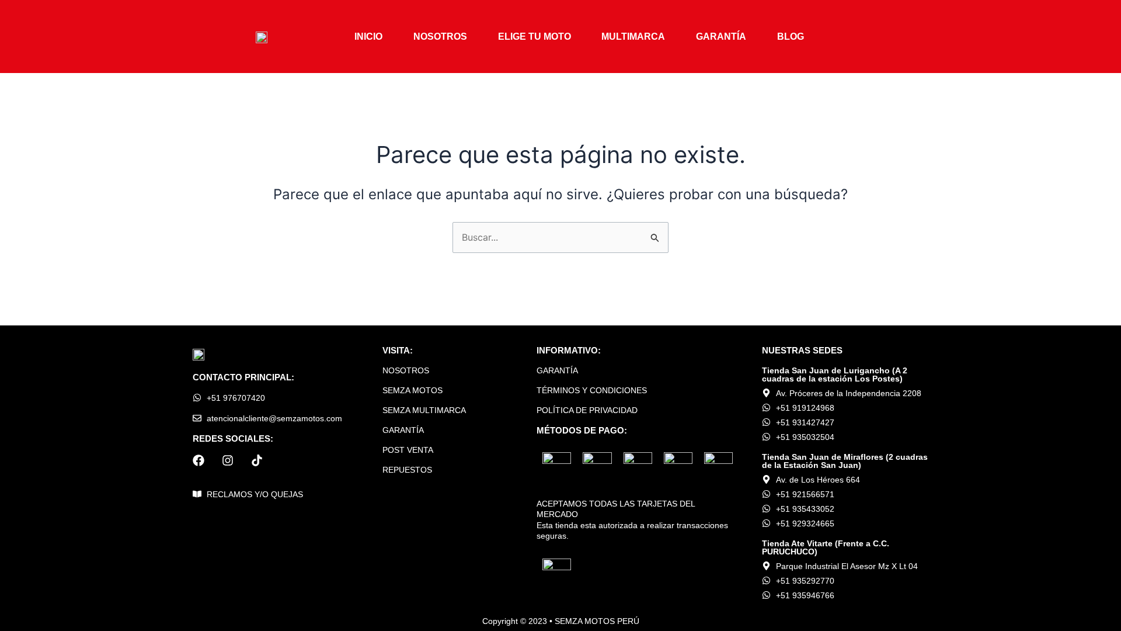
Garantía (721, 36)
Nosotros (440, 36)
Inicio (368, 36)
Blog (790, 36)
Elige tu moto (534, 36)
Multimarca (633, 36)
